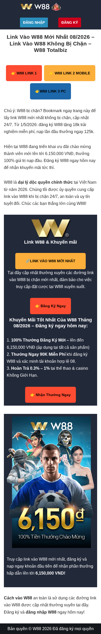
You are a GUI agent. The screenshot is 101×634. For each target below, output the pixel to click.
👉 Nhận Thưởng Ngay (50, 395)
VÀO (50, 261)
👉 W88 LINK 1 (24, 73)
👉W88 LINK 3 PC (50, 91)
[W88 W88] (50, 6)
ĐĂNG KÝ (69, 22)
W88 (37, 629)
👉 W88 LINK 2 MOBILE (69, 73)
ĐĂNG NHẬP (34, 22)
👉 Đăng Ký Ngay (50, 306)
